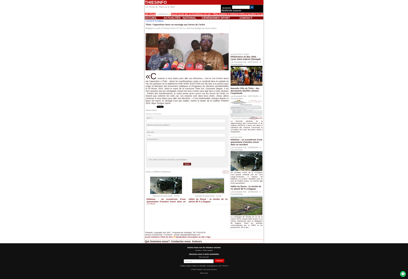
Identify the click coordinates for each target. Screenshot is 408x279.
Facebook (198, 250)
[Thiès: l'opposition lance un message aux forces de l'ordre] (187, 34)
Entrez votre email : (204, 257)
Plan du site (166, 237)
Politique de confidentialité (199, 265)
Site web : (151, 132)
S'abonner (219, 261)
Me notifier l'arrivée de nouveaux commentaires (168, 160)
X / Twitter (204, 250)
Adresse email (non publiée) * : (159, 125)
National (189, 17)
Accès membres (152, 237)
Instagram (210, 250)
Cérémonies (211, 17)
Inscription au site (196, 237)
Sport (225, 17)
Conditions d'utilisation (186, 265)
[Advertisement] (247, 36)
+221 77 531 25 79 (223, 265)
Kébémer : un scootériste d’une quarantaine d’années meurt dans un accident (166, 200)
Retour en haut (204, 273)
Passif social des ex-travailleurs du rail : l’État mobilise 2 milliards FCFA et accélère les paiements (206, 14)
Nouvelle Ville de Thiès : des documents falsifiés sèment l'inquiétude (245, 90)
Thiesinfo (156, 2)
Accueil (151, 17)
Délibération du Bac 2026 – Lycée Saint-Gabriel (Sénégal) (246, 58)
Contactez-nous (181, 241)
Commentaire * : (153, 139)
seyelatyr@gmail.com (212, 265)
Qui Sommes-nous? (158, 241)
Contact (246, 17)
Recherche (226, 8)
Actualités (172, 17)
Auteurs (197, 241)
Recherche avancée (231, 10)
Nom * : (150, 118)
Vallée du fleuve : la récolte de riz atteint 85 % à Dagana (208, 200)
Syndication (181, 237)
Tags (208, 237)
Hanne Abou (211, 28)
